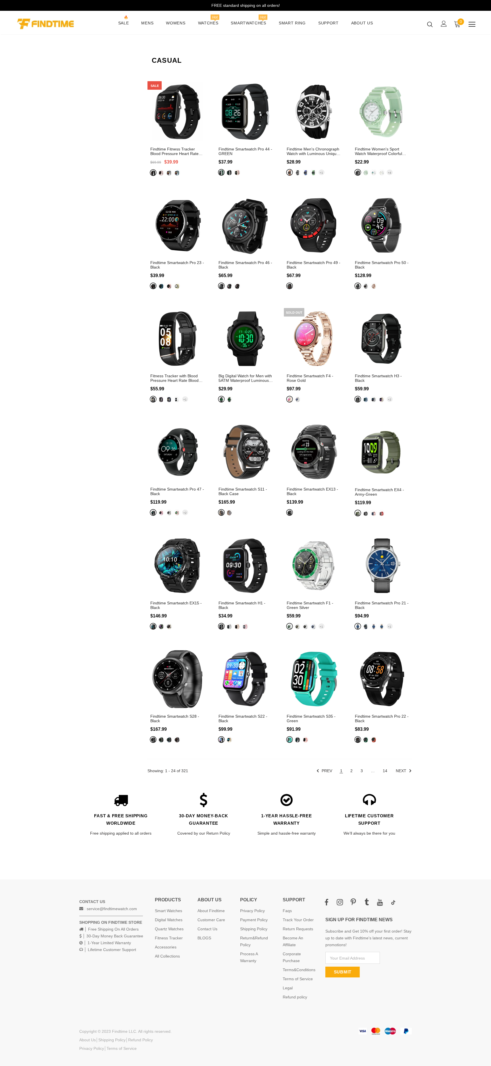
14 (385, 770)
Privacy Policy (91, 1048)
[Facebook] (326, 902)
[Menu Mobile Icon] (472, 24)
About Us (87, 1040)
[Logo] (49, 24)
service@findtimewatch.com (112, 908)
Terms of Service (122, 1048)
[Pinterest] (353, 902)
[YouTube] (380, 902)
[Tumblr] (366, 902)
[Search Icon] (430, 24)
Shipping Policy (112, 1040)
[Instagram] (340, 902)
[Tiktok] (393, 902)
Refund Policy (140, 1040)
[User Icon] (444, 24)
